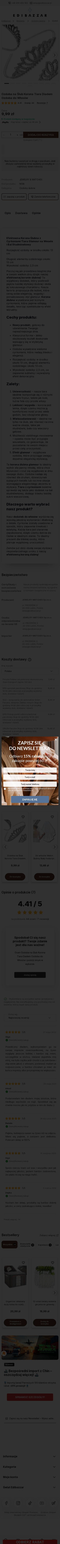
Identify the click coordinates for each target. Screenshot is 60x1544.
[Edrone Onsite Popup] (30, 772)
